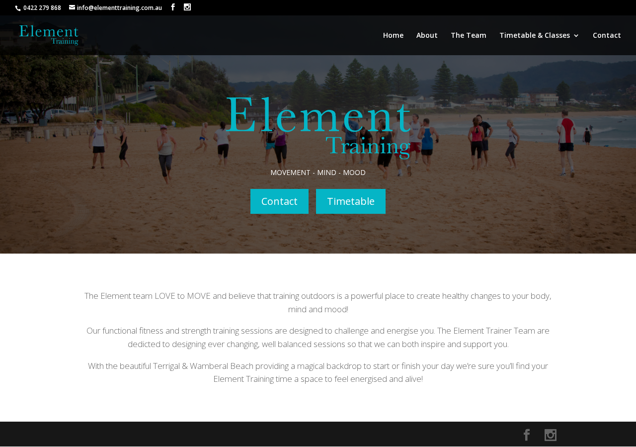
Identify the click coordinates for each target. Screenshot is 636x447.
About (427, 36)
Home (393, 36)
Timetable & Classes (534, 36)
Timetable (351, 201)
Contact (607, 36)
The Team (468, 36)
